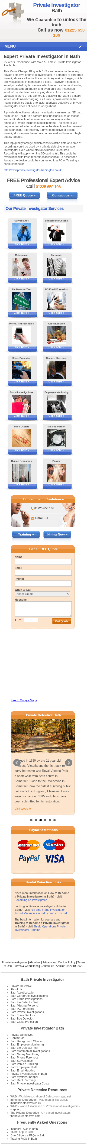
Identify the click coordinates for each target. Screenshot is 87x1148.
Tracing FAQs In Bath (23, 1138)
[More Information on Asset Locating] (56, 335)
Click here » (21, 244)
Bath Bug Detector (21, 1018)
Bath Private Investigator (42, 979)
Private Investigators (14, 962)
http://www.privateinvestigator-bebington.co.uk (32, 170)
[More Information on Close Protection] (22, 370)
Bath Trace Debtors (22, 1015)
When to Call (23, 589)
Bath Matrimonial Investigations (30, 1051)
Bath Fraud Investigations (26, 999)
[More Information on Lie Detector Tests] (22, 301)
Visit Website (23, 808)
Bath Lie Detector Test (24, 1002)
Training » (26, 534)
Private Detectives (21, 1034)
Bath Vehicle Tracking (24, 1064)
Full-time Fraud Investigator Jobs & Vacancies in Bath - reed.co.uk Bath (41, 911)
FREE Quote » (24, 195)
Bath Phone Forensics (24, 1057)
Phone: (19, 578)
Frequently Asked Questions (42, 1122)
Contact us (47, 966)
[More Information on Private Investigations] (56, 473)
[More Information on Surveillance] (22, 232)
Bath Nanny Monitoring (24, 1054)
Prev (17, 762)
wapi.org (15, 1109)
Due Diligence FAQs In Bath (27, 1135)
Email (18, 568)
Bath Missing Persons (24, 1005)
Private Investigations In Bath (28, 1073)
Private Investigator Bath (42, 1028)
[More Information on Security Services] (56, 370)
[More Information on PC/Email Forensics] (56, 301)
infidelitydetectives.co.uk (25, 1103)
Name (19, 557)
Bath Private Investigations (27, 1012)
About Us (16, 989)
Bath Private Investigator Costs (29, 1083)
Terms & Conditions (26, 966)
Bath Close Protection (24, 1021)
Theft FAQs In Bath (22, 1132)
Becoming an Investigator (31, 900)
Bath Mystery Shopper (24, 1077)
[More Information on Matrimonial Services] (22, 267)
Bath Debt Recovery (23, 1080)
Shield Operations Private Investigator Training (40, 928)
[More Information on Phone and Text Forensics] (22, 335)
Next (68, 762)
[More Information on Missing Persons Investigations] (56, 438)
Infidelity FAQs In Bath (24, 1129)
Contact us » (62, 195)
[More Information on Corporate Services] (56, 267)
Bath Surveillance (21, 1060)
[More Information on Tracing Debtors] (22, 438)
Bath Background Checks (26, 1041)
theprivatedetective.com (25, 1116)
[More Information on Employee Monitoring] (56, 404)
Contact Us (17, 1038)
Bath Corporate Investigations (29, 995)
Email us (41, 518)
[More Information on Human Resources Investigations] (22, 473)
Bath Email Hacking (22, 1070)
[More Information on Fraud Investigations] (22, 404)
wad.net (66, 1096)
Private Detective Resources (42, 1090)
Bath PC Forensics (22, 1008)
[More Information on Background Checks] (56, 232)
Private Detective (21, 986)
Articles (60, 966)
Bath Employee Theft (23, 1067)
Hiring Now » (57, 534)
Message (21, 599)
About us (34, 962)
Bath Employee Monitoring (27, 1044)
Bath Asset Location (22, 992)
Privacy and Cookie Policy (58, 962)
